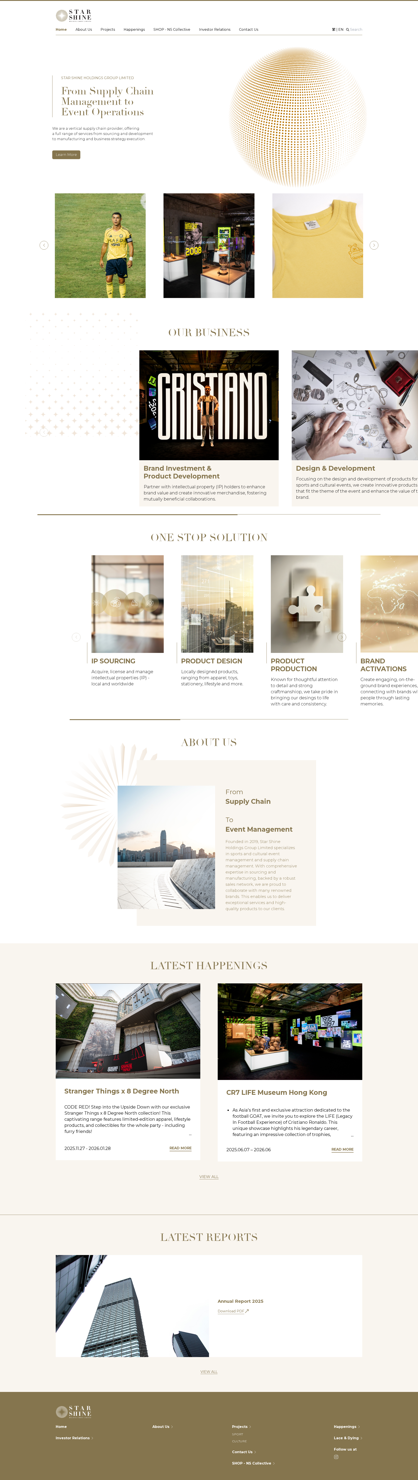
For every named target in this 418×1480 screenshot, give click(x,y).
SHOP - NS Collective (171, 29)
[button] (374, 245)
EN (341, 29)
